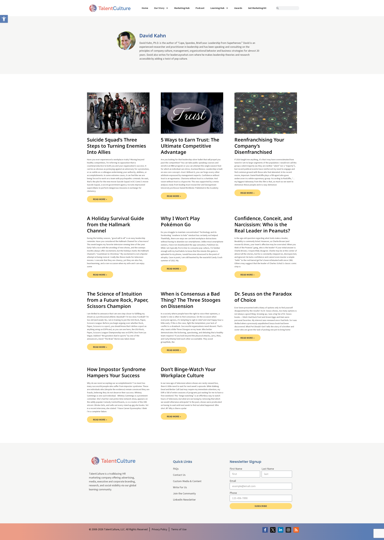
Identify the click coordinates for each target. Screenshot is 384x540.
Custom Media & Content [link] (187, 481)
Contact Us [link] (179, 475)
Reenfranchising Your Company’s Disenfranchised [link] (259, 145)
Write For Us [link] (180, 487)
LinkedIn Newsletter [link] (184, 499)
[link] (4, 19)
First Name (236, 468)
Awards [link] (238, 7)
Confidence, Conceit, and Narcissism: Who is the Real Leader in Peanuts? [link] (263, 224)
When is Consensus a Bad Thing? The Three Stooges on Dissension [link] (190, 299)
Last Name (268, 468)
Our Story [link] (159, 7)
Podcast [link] (200, 7)
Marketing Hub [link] (182, 7)
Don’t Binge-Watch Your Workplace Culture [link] (188, 372)
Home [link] (145, 7)
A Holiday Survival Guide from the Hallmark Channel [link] (115, 224)
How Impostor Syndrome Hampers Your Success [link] (116, 372)
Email (233, 481)
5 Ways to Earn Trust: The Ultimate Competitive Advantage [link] (190, 145)
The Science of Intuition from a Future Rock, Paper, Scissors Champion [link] (117, 299)
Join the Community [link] (184, 493)
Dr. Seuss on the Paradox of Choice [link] (263, 296)
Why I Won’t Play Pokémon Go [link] (180, 221)
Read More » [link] (100, 199)
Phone (233, 493)
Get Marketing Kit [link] (257, 7)
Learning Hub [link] (217, 7)
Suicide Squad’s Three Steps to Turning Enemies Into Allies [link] (116, 145)
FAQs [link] (176, 468)
